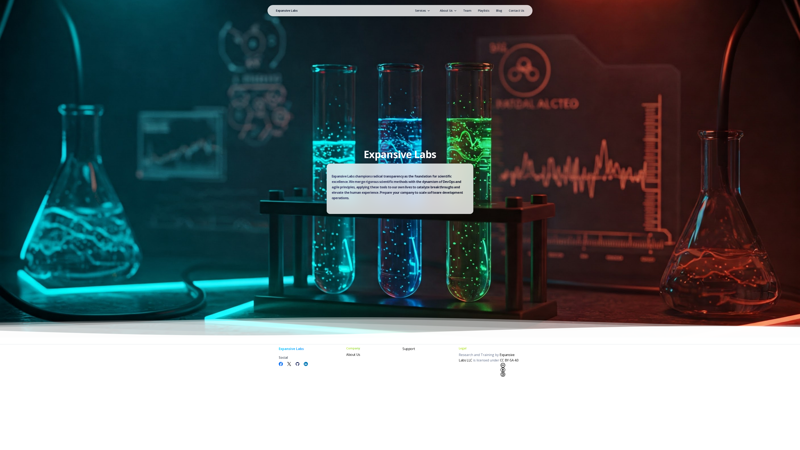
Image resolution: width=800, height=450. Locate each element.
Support (408, 348)
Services (420, 10)
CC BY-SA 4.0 (509, 360)
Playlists (483, 10)
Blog (499, 10)
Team (467, 10)
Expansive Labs (287, 10)
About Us (446, 10)
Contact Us (516, 10)
